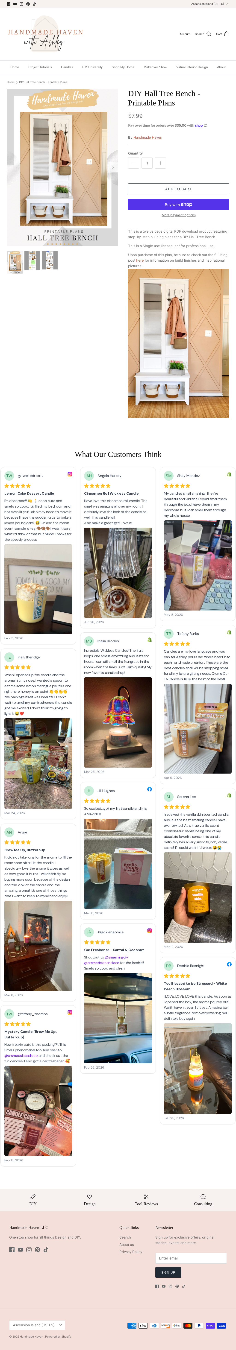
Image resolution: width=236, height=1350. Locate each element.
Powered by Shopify (58, 1336)
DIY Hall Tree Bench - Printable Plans (43, 82)
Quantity (135, 153)
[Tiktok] (34, 4)
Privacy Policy (130, 1252)
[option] (62, 167)
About (221, 67)
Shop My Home (123, 67)
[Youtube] (15, 4)
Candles (67, 67)
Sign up (168, 1272)
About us (126, 1244)
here (140, 260)
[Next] (113, 167)
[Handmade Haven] (45, 34)
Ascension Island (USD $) (207, 4)
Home (14, 67)
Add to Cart (178, 189)
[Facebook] (8, 4)
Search (125, 1237)
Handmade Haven (147, 137)
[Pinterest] (28, 4)
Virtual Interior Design (192, 67)
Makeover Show (155, 67)
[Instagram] (21, 4)
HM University (92, 67)
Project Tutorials (40, 67)
